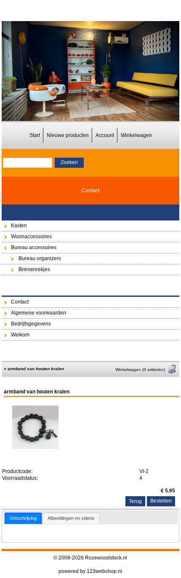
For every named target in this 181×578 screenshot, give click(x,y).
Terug (135, 501)
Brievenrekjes (34, 269)
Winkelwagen (136, 135)
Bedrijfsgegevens (31, 324)
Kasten (19, 226)
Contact (90, 190)
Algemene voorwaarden (38, 313)
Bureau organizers (40, 258)
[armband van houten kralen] (35, 447)
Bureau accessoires (33, 247)
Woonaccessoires (31, 236)
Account (105, 135)
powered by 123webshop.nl (90, 571)
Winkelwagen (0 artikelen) (140, 369)
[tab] (23, 518)
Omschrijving (23, 518)
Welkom (20, 335)
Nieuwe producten (68, 135)
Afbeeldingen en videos (71, 518)
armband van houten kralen (36, 368)
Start (34, 135)
